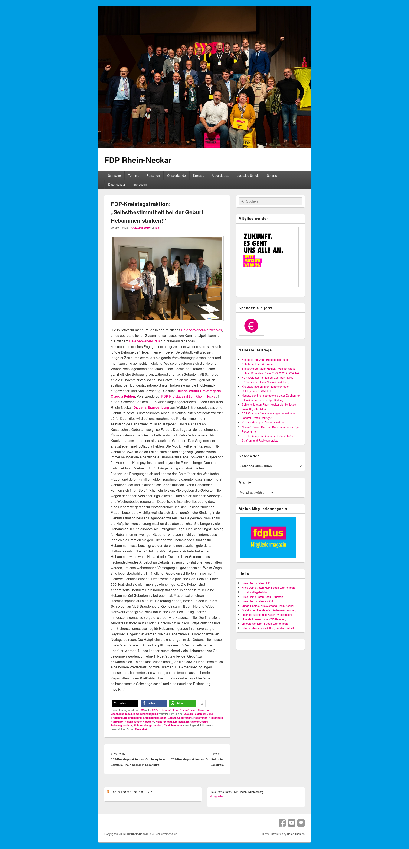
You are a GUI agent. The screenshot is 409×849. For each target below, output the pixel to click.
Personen (153, 175)
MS (157, 227)
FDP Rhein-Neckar (137, 159)
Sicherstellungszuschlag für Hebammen (157, 725)
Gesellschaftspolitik (123, 714)
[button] (125, 703)
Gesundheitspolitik (147, 714)
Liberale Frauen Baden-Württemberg (264, 619)
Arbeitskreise (220, 175)
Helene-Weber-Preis (144, 341)
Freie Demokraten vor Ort (257, 601)
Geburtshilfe (184, 718)
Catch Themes (296, 834)
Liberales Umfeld (248, 175)
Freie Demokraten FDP (256, 583)
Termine (133, 175)
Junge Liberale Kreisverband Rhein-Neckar (268, 606)
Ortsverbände (176, 175)
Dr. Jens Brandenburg (151, 407)
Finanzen (203, 710)
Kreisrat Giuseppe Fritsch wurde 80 (263, 422)
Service (272, 175)
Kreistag (198, 175)
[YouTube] (291, 823)
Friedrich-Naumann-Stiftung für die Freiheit (268, 628)
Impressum (140, 184)
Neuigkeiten (217, 796)
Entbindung (135, 718)
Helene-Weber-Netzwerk (139, 721)
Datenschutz (116, 184)
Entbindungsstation (154, 718)
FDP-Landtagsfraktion (255, 592)
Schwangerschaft (121, 725)
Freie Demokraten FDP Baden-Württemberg (268, 587)
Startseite (114, 175)
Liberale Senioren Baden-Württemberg (265, 624)
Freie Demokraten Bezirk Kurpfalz (263, 597)
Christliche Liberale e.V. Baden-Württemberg (269, 610)
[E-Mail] (301, 823)
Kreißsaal (179, 721)
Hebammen (200, 718)
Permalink (141, 729)
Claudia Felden (193, 714)
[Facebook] (282, 823)
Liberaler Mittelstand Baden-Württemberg (267, 615)
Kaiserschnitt (164, 721)
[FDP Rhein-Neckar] (204, 147)
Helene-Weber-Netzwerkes (201, 329)
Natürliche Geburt (197, 721)
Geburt (172, 718)
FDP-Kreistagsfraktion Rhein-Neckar (188, 396)
